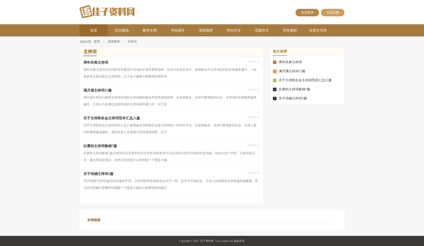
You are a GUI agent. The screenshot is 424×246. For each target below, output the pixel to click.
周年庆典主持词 (290, 62)
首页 (93, 30)
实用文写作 (318, 30)
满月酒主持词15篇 (292, 71)
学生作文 (234, 30)
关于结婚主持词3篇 (293, 98)
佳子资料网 (207, 240)
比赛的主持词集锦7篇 (294, 89)
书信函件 (178, 30)
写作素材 (290, 30)
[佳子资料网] (122, 11)
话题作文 (262, 30)
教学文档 (150, 30)
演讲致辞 (206, 30)
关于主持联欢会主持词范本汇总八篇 (305, 80)
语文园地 (122, 30)
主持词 (132, 41)
